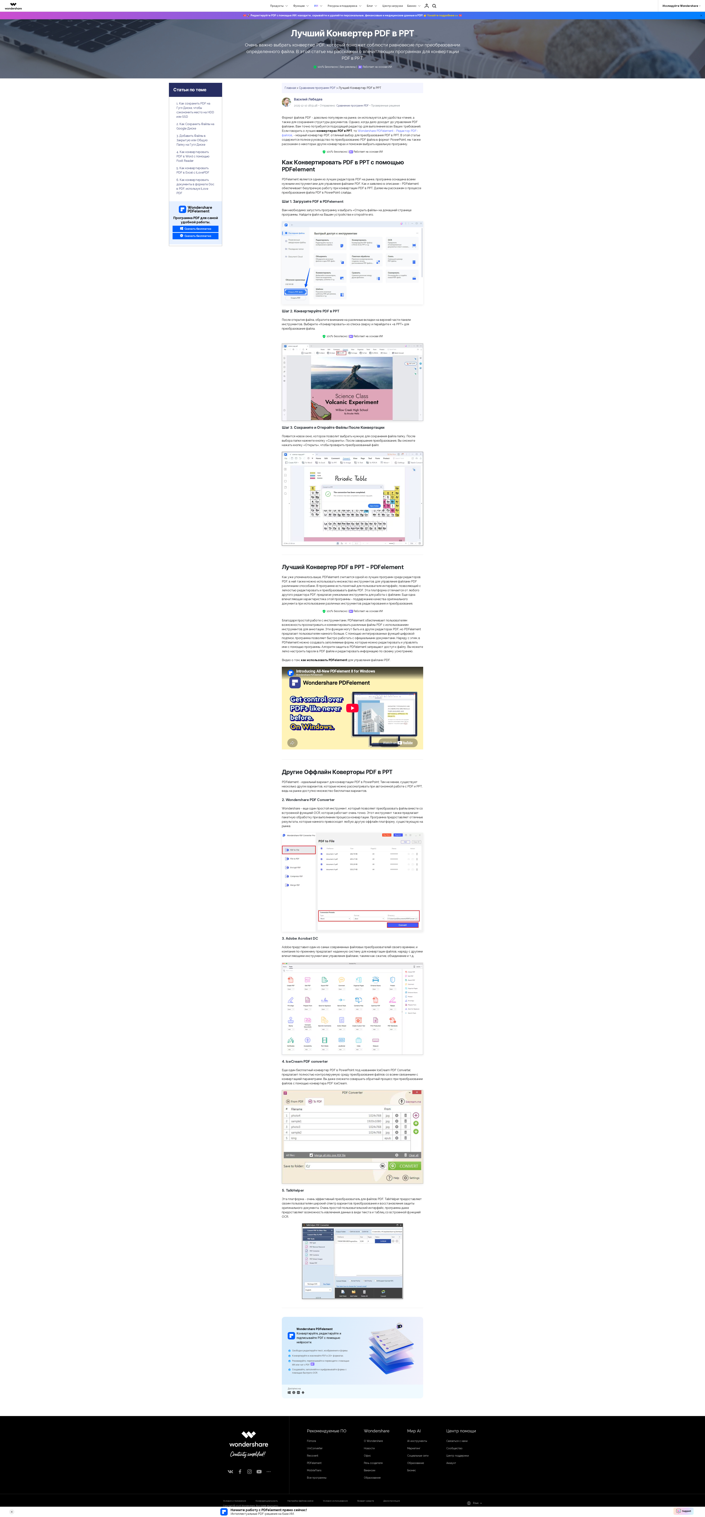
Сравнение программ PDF (317, 88)
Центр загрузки (392, 5)
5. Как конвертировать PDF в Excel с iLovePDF (192, 170)
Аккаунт (451, 1463)
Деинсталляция (391, 1501)
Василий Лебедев (308, 99)
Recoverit (312, 1455)
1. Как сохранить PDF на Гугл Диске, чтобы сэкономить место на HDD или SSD (195, 110)
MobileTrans (314, 1470)
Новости (369, 1448)
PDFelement (314, 1463)
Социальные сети (418, 1455)
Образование (372, 1477)
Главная (291, 88)
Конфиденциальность (267, 1501)
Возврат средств (365, 1501)
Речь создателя (373, 1463)
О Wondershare (373, 1441)
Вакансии (369, 1470)
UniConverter (315, 1448)
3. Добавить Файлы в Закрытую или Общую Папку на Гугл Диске (192, 140)
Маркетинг (413, 1448)
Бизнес (411, 1470)
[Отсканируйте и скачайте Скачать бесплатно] (298, 1392)
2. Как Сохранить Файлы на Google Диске (195, 126)
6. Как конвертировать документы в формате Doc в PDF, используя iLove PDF (195, 186)
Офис (367, 1455)
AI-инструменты (417, 1441)
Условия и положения (234, 1501)
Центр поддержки (457, 1455)
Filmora (311, 1441)
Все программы (316, 1477)
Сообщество (454, 1448)
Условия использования (335, 1501)
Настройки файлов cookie (300, 1501)
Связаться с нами (457, 1441)
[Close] (11, 1511)
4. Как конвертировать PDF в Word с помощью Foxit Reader (192, 156)
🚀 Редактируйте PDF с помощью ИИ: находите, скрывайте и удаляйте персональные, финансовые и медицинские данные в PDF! (352, 15)
